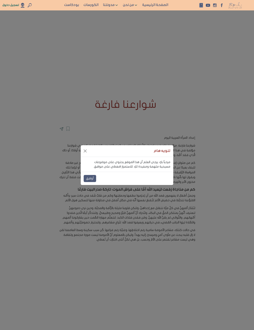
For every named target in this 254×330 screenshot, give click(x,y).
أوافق (90, 178)
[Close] (85, 151)
